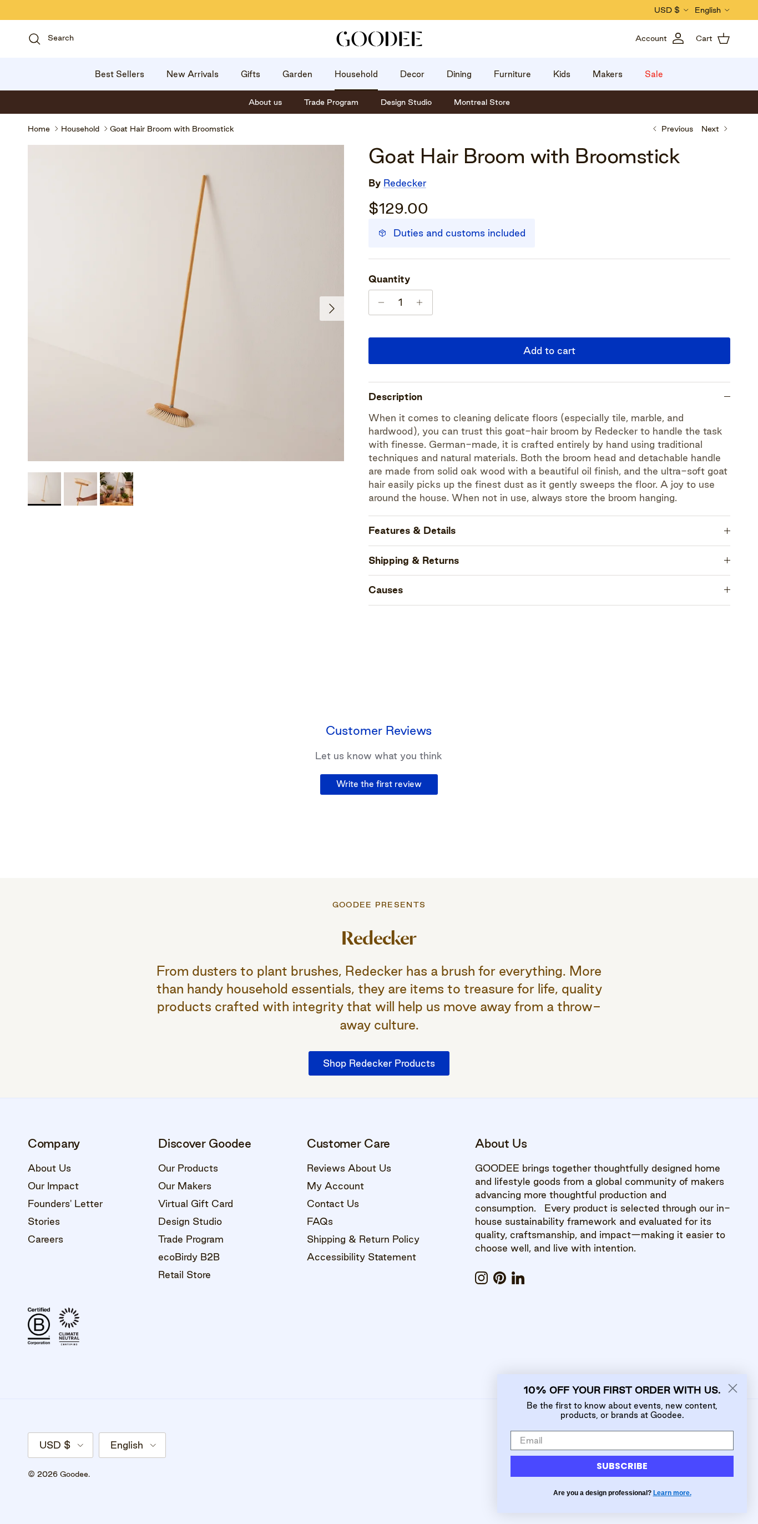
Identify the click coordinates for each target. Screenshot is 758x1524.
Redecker (404, 183)
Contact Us (333, 1203)
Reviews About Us (349, 1168)
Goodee (74, 1474)
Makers (608, 74)
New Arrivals (192, 74)
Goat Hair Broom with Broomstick (172, 128)
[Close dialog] (732, 1388)
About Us (49, 1168)
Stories (44, 1221)
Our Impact (53, 1185)
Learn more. (672, 1493)
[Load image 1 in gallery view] (186, 303)
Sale (654, 74)
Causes (385, 589)
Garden (297, 74)
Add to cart (549, 350)
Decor (412, 74)
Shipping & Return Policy (363, 1239)
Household (356, 74)
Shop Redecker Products (379, 1063)
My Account (335, 1185)
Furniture (512, 74)
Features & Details (412, 530)
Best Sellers (119, 74)
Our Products (188, 1168)
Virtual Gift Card (195, 1203)
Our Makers (184, 1185)
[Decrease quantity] (378, 302)
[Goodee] (379, 39)
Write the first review (379, 784)
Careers (45, 1239)
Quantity (389, 279)
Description (395, 396)
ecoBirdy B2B (189, 1257)
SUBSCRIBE (622, 1466)
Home (39, 128)
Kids (561, 74)
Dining (459, 74)
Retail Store (184, 1274)
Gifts (250, 74)
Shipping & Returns (413, 560)
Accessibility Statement (361, 1257)
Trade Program (191, 1239)
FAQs (320, 1221)
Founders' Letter (65, 1203)
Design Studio (190, 1221)
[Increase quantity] (422, 302)
